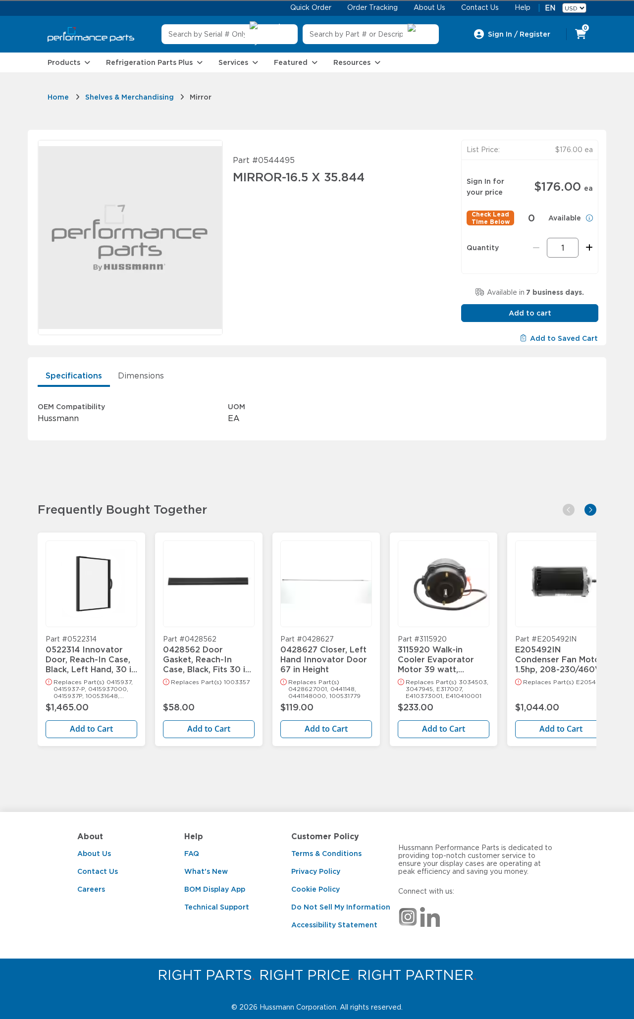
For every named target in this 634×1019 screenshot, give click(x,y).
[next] (590, 510)
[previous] (569, 510)
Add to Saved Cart (564, 338)
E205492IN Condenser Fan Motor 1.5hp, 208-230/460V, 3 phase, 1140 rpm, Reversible (559, 655)
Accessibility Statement (334, 925)
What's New (206, 871)
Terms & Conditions (326, 854)
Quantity (483, 248)
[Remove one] (536, 248)
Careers (91, 889)
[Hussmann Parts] (91, 34)
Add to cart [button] (530, 313)
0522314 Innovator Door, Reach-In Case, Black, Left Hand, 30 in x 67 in (91, 655)
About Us (94, 854)
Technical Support (216, 907)
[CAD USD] (574, 8)
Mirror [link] (200, 97)
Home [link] (58, 97)
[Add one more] (587, 248)
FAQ (191, 854)
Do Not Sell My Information (340, 907)
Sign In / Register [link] (519, 34)
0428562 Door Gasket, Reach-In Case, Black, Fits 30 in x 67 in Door (206, 655)
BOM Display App (214, 889)
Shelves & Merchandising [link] (129, 97)
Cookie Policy (315, 889)
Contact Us (97, 871)
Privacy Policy (315, 871)
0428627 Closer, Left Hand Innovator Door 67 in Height (323, 655)
